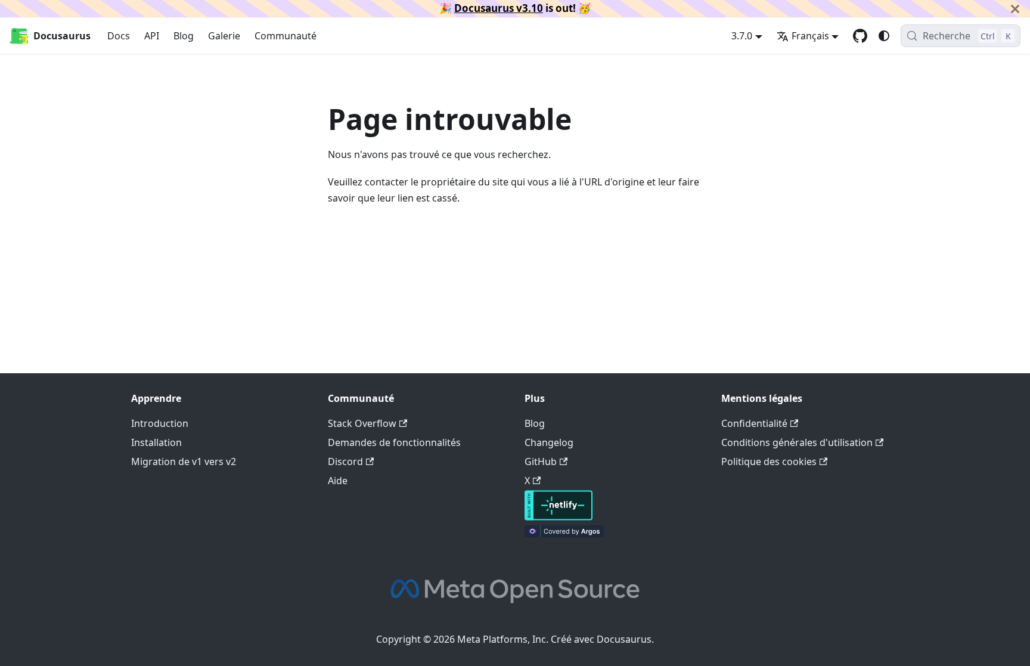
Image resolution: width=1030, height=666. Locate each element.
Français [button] (810, 35)
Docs (118, 35)
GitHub (541, 461)
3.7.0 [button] (741, 35)
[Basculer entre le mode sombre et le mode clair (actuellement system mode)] (884, 35)
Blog (183, 35)
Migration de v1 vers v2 (183, 461)
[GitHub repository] (860, 35)
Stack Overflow (362, 423)
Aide (338, 480)
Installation (156, 442)
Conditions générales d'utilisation (797, 442)
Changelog (549, 442)
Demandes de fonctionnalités (394, 442)
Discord (345, 461)
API (151, 35)
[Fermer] (1015, 8)
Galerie (224, 35)
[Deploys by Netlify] (558, 516)
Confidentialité (754, 423)
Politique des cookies (769, 461)
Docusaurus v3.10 (498, 8)
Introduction (159, 423)
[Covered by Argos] (564, 533)
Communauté (286, 35)
